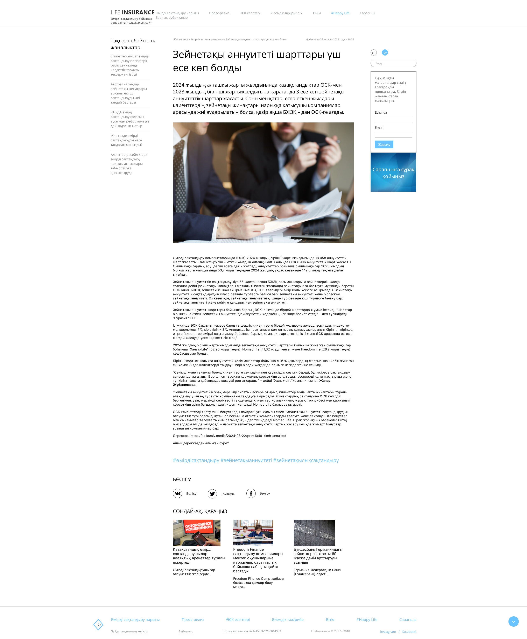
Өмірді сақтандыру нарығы (177, 13)
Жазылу (384, 144)
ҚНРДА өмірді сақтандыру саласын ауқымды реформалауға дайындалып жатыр (130, 119)
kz (385, 53)
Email (379, 127)
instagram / (391, 631)
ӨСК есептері (250, 13)
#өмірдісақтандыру (196, 460)
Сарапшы (367, 13)
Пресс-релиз (219, 13)
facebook (409, 631)
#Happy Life (340, 13)
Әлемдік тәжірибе (285, 13)
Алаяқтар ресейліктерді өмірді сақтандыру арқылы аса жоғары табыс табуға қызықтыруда (129, 163)
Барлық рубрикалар (172, 17)
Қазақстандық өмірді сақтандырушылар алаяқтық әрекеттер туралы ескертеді (199, 556)
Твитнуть (228, 494)
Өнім (317, 13)
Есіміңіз (381, 112)
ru (373, 53)
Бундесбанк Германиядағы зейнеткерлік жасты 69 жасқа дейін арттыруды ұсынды (318, 556)
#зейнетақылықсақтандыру (306, 460)
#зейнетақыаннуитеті (246, 460)
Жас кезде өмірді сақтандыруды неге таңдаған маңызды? (126, 140)
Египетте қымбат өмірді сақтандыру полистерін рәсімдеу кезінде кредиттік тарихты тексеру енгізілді (130, 65)
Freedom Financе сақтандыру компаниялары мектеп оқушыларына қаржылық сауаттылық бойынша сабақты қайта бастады (258, 560)
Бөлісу (191, 493)
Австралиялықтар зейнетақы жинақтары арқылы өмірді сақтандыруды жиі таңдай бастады (129, 93)
